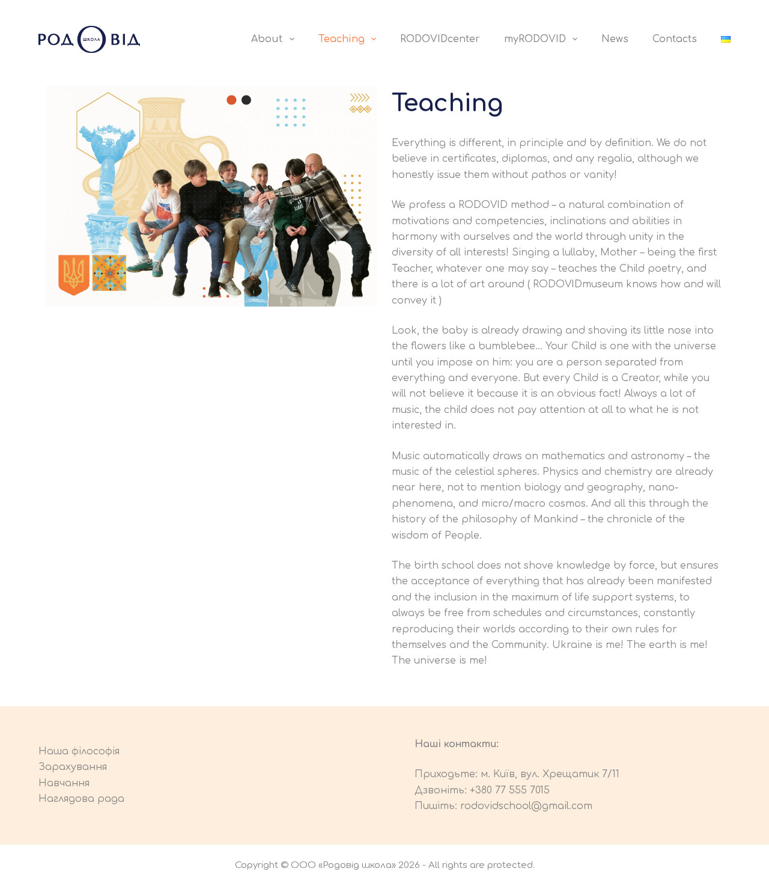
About (266, 39)
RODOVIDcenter (440, 39)
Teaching (341, 39)
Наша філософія (79, 751)
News (614, 39)
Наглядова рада (81, 798)
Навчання (64, 783)
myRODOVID (535, 39)
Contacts (674, 39)
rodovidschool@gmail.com (526, 806)
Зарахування (72, 767)
